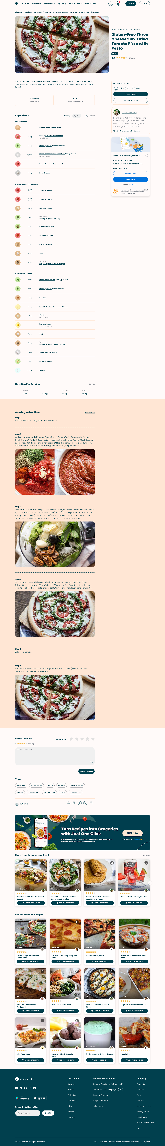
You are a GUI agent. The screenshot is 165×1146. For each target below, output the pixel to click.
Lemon (42, 324)
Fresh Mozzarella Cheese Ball (51, 154)
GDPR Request (100, 1142)
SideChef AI (98, 1106)
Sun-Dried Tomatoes (54, 136)
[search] (110, 3)
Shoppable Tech (100, 1100)
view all (146, 855)
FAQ (138, 1128)
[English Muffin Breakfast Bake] (134, 991)
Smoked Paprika (46, 235)
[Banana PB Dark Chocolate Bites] (65, 1040)
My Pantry (62, 3)
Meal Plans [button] (48, 3)
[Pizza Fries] (134, 1040)
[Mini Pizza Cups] (30, 1040)
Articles (71, 1089)
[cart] (118, 3)
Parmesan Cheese (60, 307)
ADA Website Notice (145, 1123)
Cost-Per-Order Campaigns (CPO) (108, 1089)
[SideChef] (24, 1080)
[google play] (22, 1098)
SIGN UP (131, 3)
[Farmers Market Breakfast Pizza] (99, 991)
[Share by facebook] (128, 88)
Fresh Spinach (45, 146)
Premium (71, 1117)
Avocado (48, 361)
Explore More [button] (74, 3)
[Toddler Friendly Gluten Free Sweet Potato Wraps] (100, 882)
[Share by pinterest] (122, 88)
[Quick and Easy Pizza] (99, 942)
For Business (90, 3)
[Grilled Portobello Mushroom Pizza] (134, 942)
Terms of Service (144, 1106)
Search (71, 1111)
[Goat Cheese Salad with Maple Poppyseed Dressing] (65, 882)
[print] (116, 88)
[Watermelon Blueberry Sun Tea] (134, 882)
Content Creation (100, 1095)
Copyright (145, 1142)
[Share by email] (139, 88)
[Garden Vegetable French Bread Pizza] (30, 942)
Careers (140, 1089)
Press (139, 1095)
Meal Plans (72, 1100)
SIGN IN (144, 3)
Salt (41, 253)
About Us (141, 1084)
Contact (140, 1100)
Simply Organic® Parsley (49, 218)
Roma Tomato (45, 164)
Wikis (70, 1106)
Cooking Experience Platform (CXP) (108, 1084)
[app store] (39, 1098)
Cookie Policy (142, 1117)
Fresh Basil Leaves (47, 280)
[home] (22, 3)
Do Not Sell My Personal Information (124, 1142)
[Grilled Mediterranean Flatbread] (30, 991)
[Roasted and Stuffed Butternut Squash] (31, 882)
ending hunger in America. (132, 192)
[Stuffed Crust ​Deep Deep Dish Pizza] (65, 942)
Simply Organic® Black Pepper (52, 264)
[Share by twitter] (133, 88)
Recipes (71, 1084)
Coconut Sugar (45, 244)
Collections (72, 1095)
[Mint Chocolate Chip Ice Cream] (99, 1040)
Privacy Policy (143, 1111)
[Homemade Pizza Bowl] (65, 991)
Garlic (42, 208)
